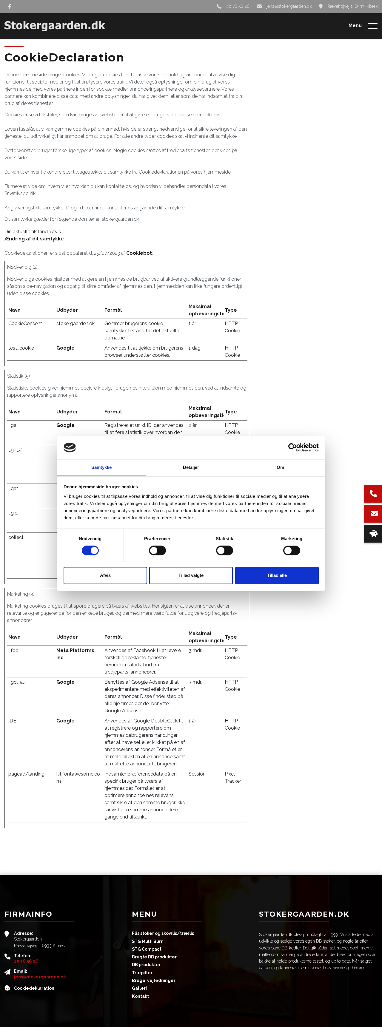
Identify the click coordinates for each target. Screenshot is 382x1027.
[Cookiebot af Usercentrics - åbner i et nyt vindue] (293, 447)
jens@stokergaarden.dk (289, 6)
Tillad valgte (191, 575)
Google (65, 348)
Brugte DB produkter (154, 957)
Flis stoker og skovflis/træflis (163, 933)
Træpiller (142, 973)
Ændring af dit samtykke (34, 239)
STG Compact (146, 949)
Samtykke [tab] (101, 467)
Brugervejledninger (153, 980)
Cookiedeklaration (34, 988)
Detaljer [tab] (191, 467)
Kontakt (140, 996)
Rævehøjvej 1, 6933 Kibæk (352, 6)
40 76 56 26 (237, 6)
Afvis (105, 575)
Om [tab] (280, 467)
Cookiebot (139, 253)
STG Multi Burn (148, 941)
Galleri (139, 988)
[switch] (157, 550)
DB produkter (146, 965)
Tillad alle (277, 575)
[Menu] (373, 26)
